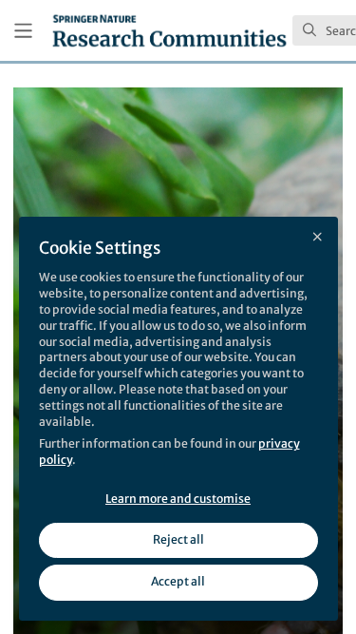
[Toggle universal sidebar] (23, 31)
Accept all (178, 581)
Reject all (178, 539)
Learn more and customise (178, 498)
